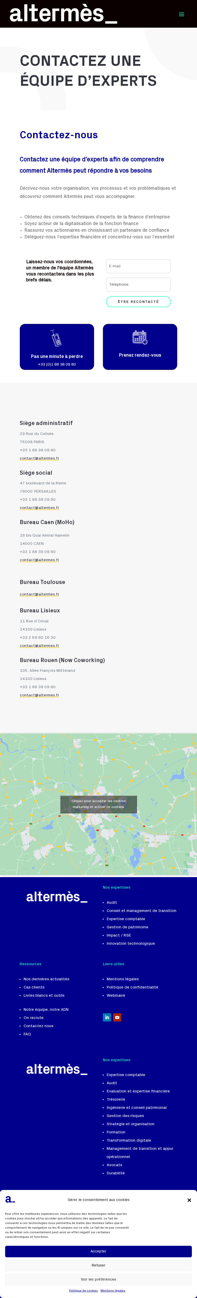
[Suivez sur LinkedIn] (107, 1017)
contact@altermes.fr (39, 646)
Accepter (98, 1251)
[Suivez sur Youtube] (117, 1017)
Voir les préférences (98, 1280)
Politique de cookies (83, 1290)
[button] (189, 1200)
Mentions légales (113, 1290)
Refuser (98, 1266)
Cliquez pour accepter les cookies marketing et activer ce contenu (99, 804)
